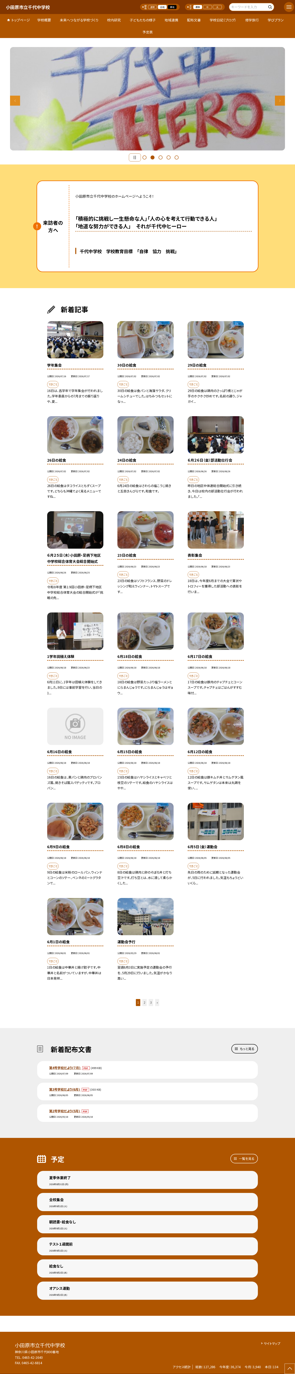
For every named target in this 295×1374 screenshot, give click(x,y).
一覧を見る (246, 1158)
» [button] (157, 1002)
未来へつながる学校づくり (79, 19)
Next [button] (280, 101)
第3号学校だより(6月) (65, 1089)
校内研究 (114, 19)
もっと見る (247, 1048)
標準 (197, 7)
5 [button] (177, 157)
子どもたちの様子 (143, 19)
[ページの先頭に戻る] (290, 1369)
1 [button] (144, 157)
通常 (152, 7)
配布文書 (194, 19)
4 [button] (169, 157)
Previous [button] (15, 101)
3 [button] (161, 157)
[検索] (270, 6)
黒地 (172, 7)
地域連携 (171, 19)
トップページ (20, 19)
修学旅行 (252, 19)
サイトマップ (272, 1343)
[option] (147, 98)
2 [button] (153, 157)
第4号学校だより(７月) (65, 1067)
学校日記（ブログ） (223, 19)
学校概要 (44, 19)
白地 (162, 7)
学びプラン (276, 19)
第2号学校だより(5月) (65, 1110)
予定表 (147, 31)
